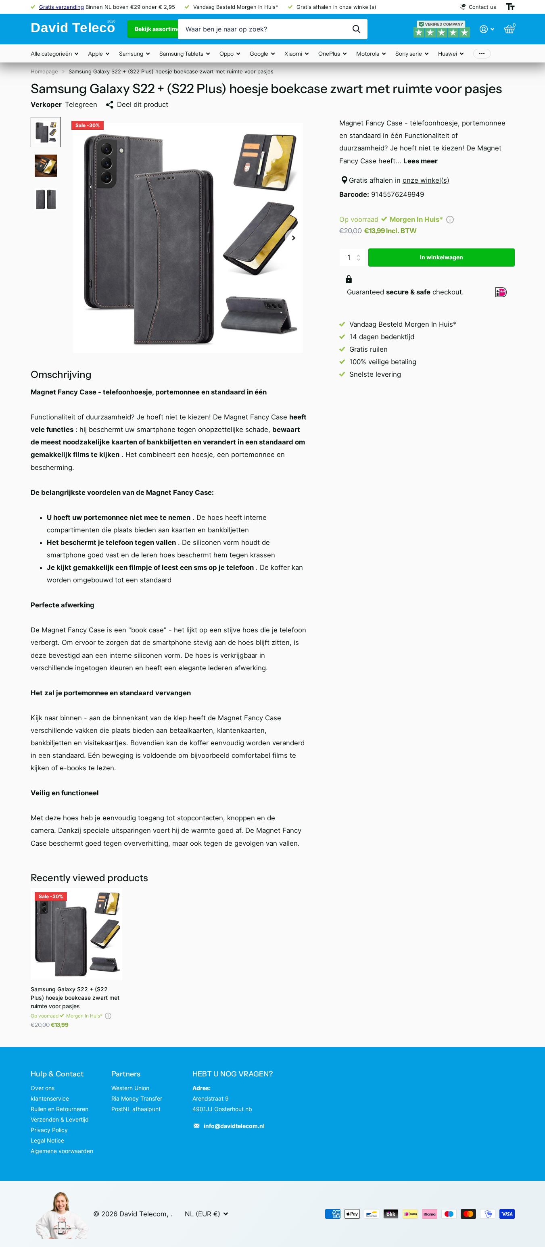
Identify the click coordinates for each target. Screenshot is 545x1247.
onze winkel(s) (426, 180)
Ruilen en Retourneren (59, 1108)
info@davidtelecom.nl (234, 1125)
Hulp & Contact (57, 1074)
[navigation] (46, 132)
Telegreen (81, 104)
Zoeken (356, 29)
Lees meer (420, 161)
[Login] (487, 29)
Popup (450, 219)
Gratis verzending (61, 7)
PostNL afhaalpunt (136, 1108)
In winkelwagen (441, 257)
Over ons (42, 1087)
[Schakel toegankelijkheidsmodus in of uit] (510, 7)
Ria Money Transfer (136, 1098)
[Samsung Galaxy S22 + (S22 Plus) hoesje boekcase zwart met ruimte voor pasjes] (76, 934)
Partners (125, 1074)
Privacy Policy (49, 1129)
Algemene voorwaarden (62, 1150)
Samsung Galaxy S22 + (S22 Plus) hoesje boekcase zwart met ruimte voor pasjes (75, 997)
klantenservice (50, 1098)
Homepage (44, 71)
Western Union (130, 1087)
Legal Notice (47, 1140)
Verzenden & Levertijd (60, 1119)
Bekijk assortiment (161, 28)
